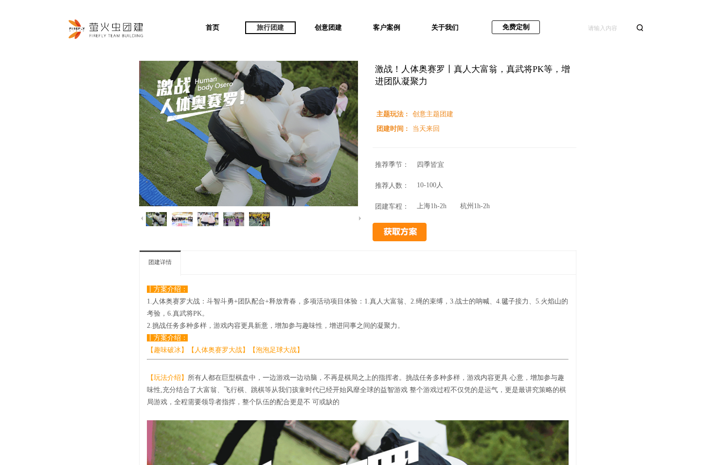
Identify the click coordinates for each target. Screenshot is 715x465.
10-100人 (430, 185)
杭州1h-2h (475, 206)
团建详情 (160, 262)
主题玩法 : (393, 114)
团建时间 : (393, 128)
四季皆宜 (430, 164)
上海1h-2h (432, 206)
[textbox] (609, 28)
